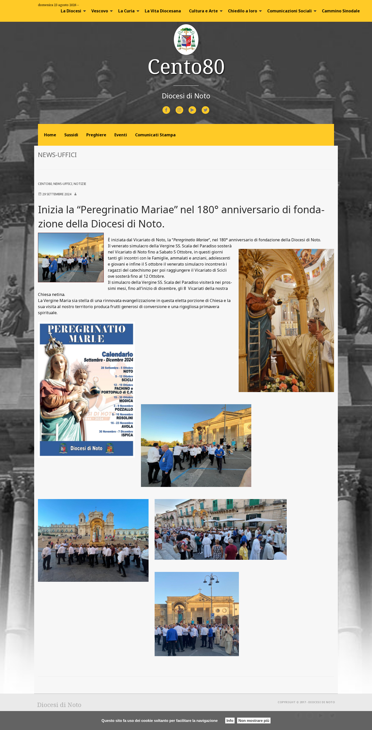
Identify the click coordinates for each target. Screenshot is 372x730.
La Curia (126, 11)
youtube (197, 106)
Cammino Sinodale (341, 11)
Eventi (120, 135)
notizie (80, 184)
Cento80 (186, 66)
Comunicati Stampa (155, 135)
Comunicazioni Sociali (289, 11)
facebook (171, 106)
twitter (209, 106)
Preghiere (96, 135)
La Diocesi (71, 11)
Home (50, 135)
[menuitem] (72, 11)
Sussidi (71, 135)
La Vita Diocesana (163, 11)
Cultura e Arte (203, 11)
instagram (183, 106)
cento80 (45, 184)
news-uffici (62, 184)
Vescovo (99, 11)
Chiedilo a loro (242, 11)
